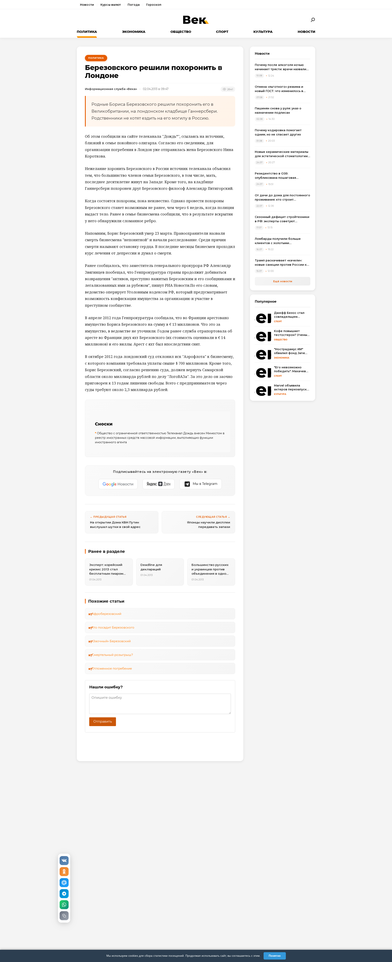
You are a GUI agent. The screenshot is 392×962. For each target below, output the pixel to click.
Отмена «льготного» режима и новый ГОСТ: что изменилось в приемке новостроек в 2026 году (281, 89)
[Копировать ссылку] (64, 915)
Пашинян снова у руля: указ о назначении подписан (278, 110)
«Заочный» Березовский (111, 641)
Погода (134, 5)
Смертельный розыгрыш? (112, 655)
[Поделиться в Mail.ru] (64, 882)
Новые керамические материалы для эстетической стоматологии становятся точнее (281, 154)
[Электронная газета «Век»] (196, 20)
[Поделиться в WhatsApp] (64, 904)
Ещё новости (282, 281)
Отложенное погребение (112, 668)
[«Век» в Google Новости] (118, 484)
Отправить (102, 721)
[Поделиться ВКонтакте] (64, 860)
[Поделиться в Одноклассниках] (64, 871)
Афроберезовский (106, 614)
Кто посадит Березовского (113, 627)
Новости (87, 5)
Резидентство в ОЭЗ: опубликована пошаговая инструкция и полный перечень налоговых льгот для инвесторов (281, 176)
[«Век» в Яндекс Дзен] (159, 484)
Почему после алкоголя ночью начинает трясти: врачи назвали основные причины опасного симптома (280, 67)
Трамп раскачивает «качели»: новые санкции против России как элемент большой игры (282, 263)
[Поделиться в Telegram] (64, 893)
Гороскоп (153, 5)
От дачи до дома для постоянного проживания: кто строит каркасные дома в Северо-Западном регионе (282, 197)
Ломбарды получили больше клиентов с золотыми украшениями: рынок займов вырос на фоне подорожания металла (278, 241)
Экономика (133, 32)
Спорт (222, 32)
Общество (180, 32)
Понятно (275, 955)
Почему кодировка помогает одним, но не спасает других (278, 132)
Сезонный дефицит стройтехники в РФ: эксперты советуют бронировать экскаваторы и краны (282, 219)
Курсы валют (110, 5)
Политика (87, 32)
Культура (263, 32)
